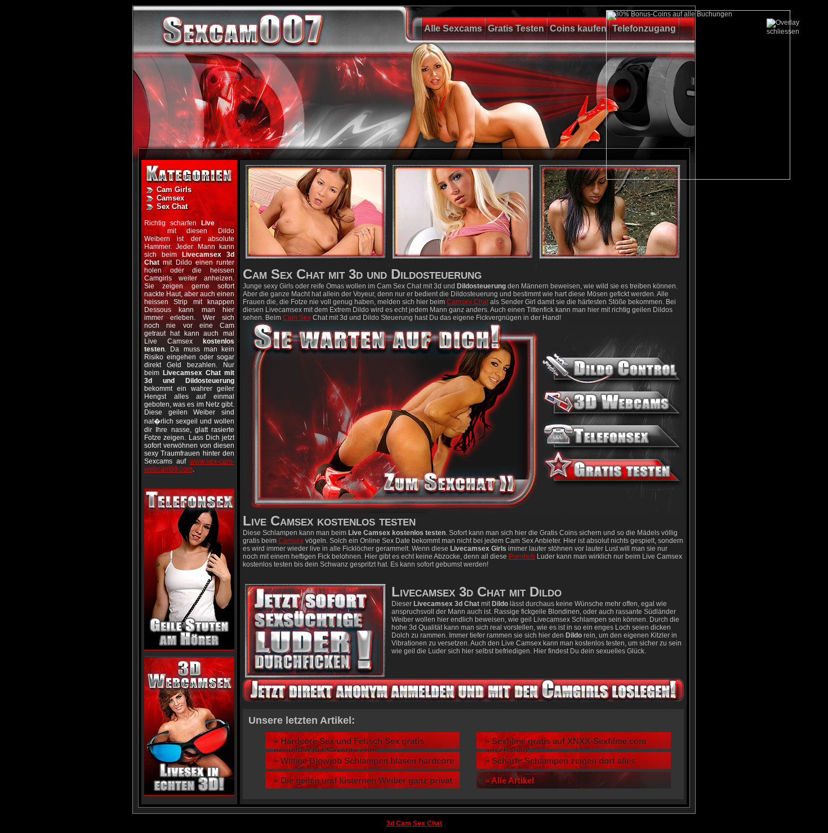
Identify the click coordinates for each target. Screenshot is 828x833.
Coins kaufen (578, 28)
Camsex (170, 198)
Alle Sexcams (453, 28)
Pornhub (522, 556)
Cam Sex (297, 318)
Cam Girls (174, 189)
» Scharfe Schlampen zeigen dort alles (560, 760)
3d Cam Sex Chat (414, 823)
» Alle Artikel (509, 780)
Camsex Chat (467, 302)
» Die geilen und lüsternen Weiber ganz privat (363, 780)
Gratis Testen (516, 28)
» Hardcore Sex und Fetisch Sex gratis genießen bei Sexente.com (349, 745)
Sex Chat (172, 206)
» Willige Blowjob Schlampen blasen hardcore (364, 760)
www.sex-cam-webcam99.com (189, 465)
